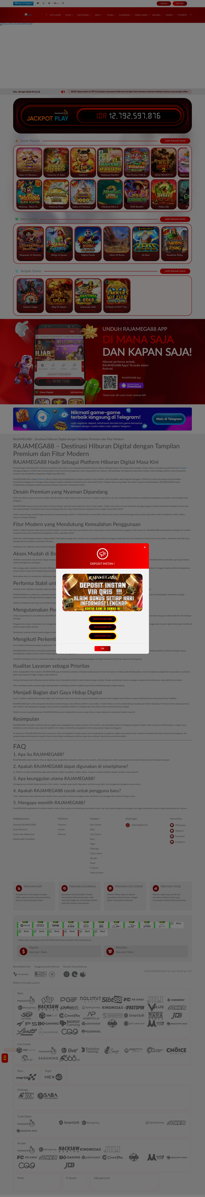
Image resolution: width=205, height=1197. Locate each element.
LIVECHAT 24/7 (102, 636)
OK (102, 649)
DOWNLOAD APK (102, 619)
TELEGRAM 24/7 (102, 627)
